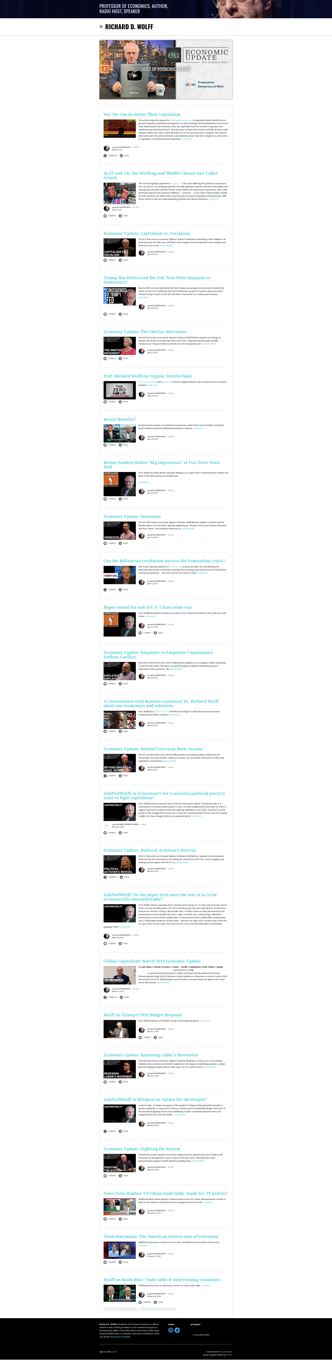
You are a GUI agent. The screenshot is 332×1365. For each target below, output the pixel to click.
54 (157, 1309)
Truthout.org (176, 183)
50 (139, 1309)
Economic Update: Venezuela (132, 516)
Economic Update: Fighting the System (141, 1149)
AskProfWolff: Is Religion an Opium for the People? (154, 1099)
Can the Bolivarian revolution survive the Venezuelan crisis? (164, 561)
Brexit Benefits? (119, 419)
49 (134, 1309)
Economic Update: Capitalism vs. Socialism (146, 233)
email (114, 1352)
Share (126, 155)
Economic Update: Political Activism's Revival (149, 850)
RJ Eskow (166, 382)
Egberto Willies (161, 711)
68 (170, 1309)
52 (148, 1309)
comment (111, 589)
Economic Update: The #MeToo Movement (144, 332)
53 (153, 1309)
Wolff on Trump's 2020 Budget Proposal (142, 1015)
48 (130, 1309)
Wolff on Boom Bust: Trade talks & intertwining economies (162, 1279)
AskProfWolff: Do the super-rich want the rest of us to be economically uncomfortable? (160, 897)
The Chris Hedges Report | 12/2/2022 (180, 68)
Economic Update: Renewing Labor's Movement (150, 1055)
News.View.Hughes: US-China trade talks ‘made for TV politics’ (165, 1193)
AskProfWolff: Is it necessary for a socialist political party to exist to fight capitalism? (164, 795)
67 (166, 1309)
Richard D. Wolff (129, 26)
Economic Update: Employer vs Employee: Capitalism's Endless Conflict (158, 654)
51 (143, 1309)
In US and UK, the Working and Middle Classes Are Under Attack (160, 175)
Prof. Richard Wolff (147, 382)
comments (111, 155)
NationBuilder (226, 1352)
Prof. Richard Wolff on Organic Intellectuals (147, 376)
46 (121, 1309)
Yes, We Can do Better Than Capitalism (142, 114)
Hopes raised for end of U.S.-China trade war (147, 607)
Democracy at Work (120, 1337)
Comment (112, 215)
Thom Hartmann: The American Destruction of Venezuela (160, 1236)
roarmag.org (175, 567)
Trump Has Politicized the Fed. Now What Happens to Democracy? (156, 280)
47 (125, 1309)
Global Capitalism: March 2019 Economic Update (152, 961)
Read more (187, 139)
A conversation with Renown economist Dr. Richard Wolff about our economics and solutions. (161, 703)
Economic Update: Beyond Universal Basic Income (153, 749)
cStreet (229, 1355)
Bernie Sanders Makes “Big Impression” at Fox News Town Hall (161, 464)
